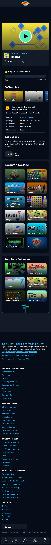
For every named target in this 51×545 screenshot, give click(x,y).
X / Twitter (6, 509)
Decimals (6, 462)
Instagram (6, 513)
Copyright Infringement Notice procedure (19, 352)
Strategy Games (9, 407)
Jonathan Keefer (20, 109)
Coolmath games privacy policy (23, 344)
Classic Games (8, 424)
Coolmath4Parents (10, 498)
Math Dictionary (8, 452)
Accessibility (7, 398)
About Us (6, 375)
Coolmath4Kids (8, 474)
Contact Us (7, 395)
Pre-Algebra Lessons (10, 442)
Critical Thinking (19, 53)
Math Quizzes (7, 491)
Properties (6, 466)
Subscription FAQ (9, 382)
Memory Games (8, 420)
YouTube (5, 519)
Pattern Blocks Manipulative (13, 487)
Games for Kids (8, 372)
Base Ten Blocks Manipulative (14, 481)
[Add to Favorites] (24, 61)
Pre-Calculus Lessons (11, 449)
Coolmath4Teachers (10, 494)
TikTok (5, 506)
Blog (4, 388)
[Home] (25, 3)
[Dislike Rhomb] (17, 61)
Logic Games (7, 417)
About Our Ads (8, 359)
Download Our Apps (10, 434)
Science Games (8, 427)
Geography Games (10, 430)
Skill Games (7, 410)
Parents (5, 378)
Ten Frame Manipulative (12, 477)
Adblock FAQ (23, 359)
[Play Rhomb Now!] (25, 36)
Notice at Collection (10, 356)
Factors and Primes (10, 459)
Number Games (8, 414)
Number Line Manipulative (12, 484)
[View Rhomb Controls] (31, 61)
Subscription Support (11, 385)
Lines (4, 456)
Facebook (6, 516)
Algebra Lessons (9, 445)
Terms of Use (27, 356)
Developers (6, 392)
